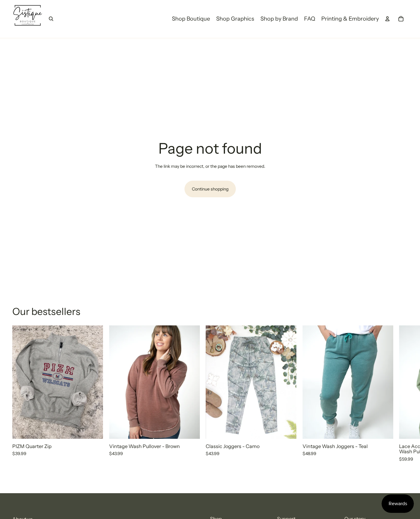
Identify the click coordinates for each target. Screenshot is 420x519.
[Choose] (93, 429)
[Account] (387, 19)
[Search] (51, 19)
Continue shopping (210, 189)
